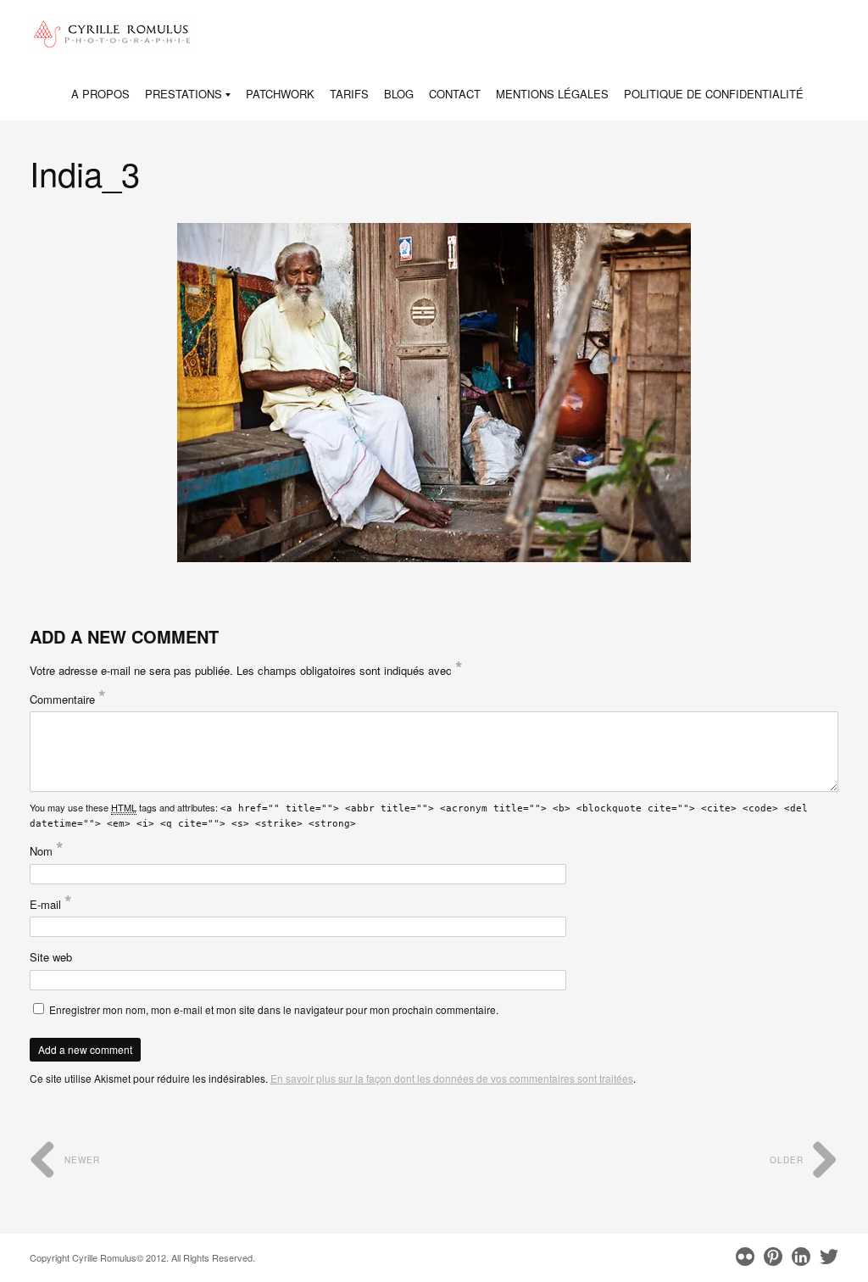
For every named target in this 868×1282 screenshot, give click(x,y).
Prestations (183, 94)
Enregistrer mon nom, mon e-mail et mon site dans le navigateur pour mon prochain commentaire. (273, 1009)
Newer (80, 1160)
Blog (399, 94)
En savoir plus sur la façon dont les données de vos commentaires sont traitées (451, 1078)
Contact (455, 94)
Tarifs (349, 94)
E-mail (51, 904)
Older (788, 1160)
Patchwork (280, 94)
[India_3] (434, 392)
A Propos (100, 94)
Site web (51, 957)
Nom (47, 851)
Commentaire (68, 699)
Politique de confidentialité (714, 94)
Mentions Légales (552, 94)
